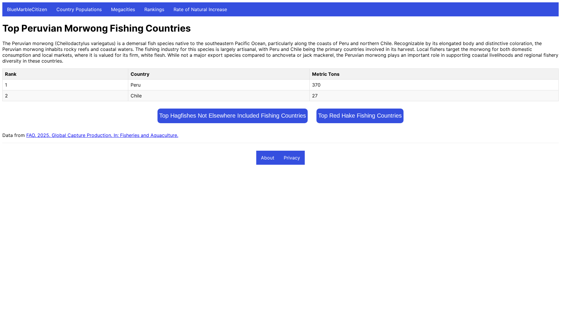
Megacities (123, 9)
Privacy (292, 158)
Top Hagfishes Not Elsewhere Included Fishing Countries (232, 115)
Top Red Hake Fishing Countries (360, 115)
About (267, 158)
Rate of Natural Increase (200, 9)
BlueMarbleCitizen (27, 9)
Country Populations (79, 9)
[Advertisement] (177, 213)
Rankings (154, 9)
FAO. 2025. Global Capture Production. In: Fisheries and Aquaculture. (102, 135)
